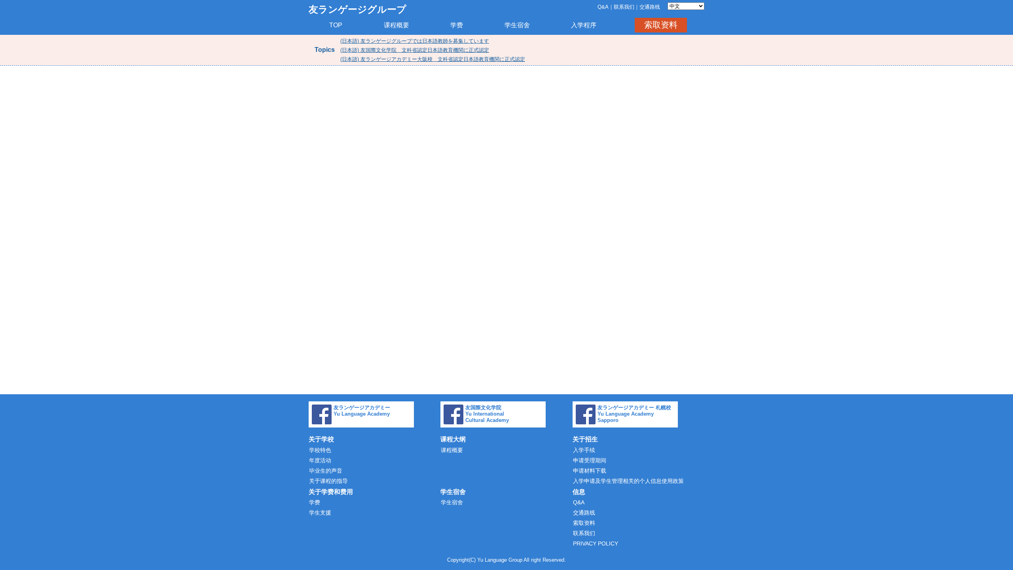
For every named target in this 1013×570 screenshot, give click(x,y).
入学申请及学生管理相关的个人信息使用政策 (628, 481)
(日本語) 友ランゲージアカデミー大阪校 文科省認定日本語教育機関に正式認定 (432, 59)
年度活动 (320, 460)
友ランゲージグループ (357, 9)
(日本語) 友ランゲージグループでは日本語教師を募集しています (414, 41)
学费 (456, 25)
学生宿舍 (517, 25)
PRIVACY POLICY (595, 543)
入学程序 (583, 25)
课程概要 (396, 25)
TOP (335, 25)
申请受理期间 (589, 460)
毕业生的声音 (325, 470)
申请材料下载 (589, 470)
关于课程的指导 (328, 481)
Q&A (603, 7)
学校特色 (320, 450)
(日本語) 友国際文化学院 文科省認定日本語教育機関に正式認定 (414, 50)
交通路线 (649, 7)
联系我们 (624, 7)
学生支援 (320, 512)
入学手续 (584, 450)
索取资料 (660, 24)
